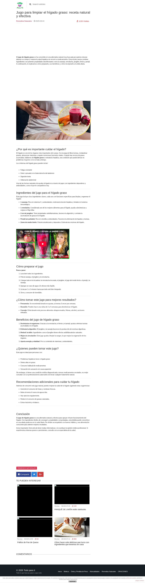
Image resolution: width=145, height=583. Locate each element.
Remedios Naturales (24, 21)
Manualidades (95, 571)
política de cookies (131, 578)
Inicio (60, 571)
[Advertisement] (53, 40)
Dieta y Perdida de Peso (79, 571)
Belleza (66, 571)
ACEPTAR (72, 581)
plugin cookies (140, 580)
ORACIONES (123, 571)
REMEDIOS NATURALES (26, 468)
